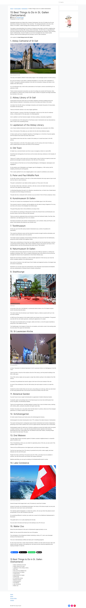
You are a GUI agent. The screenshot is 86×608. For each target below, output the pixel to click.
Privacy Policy (13, 598)
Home (11, 8)
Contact (12, 600)
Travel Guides (17, 8)
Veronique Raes (20, 17)
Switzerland (24, 8)
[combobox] (67, 2)
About (11, 596)
